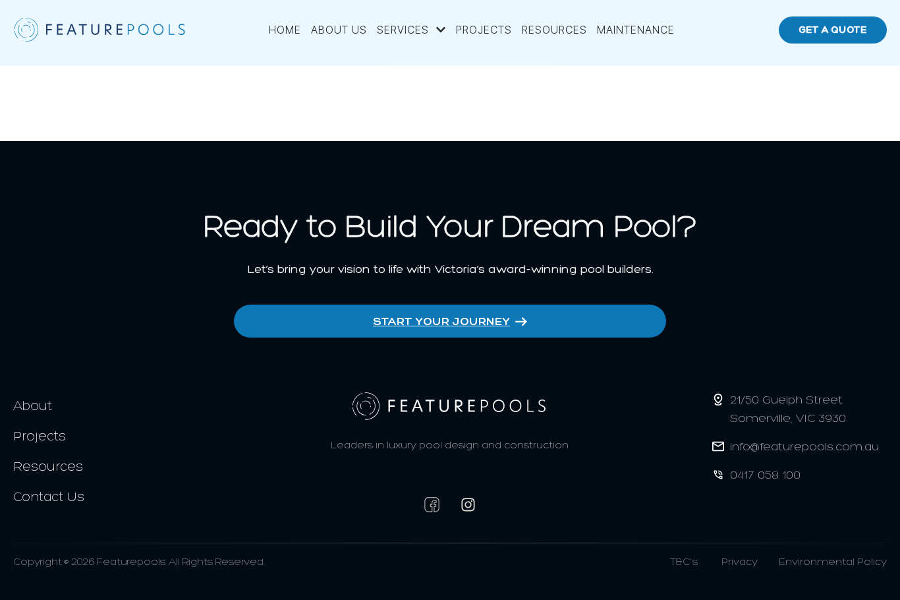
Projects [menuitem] (484, 29)
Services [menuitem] (403, 29)
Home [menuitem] (285, 29)
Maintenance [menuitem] (636, 29)
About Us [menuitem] (339, 29)
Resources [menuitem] (554, 29)
